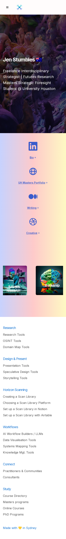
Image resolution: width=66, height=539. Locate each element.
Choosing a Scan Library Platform (26, 403)
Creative (31, 232)
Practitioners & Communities (22, 471)
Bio (32, 157)
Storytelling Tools (15, 378)
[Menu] (7, 7)
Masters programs (16, 502)
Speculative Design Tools (20, 372)
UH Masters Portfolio (31, 182)
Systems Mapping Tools (19, 446)
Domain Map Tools (16, 347)
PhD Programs (13, 514)
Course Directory (15, 496)
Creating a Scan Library (19, 396)
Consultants (11, 477)
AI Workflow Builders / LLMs (23, 434)
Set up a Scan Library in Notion (25, 409)
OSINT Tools (12, 341)
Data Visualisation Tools (19, 440)
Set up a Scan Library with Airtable (27, 415)
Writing (31, 207)
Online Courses (13, 508)
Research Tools (14, 334)
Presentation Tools (16, 365)
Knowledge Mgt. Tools (18, 452)
